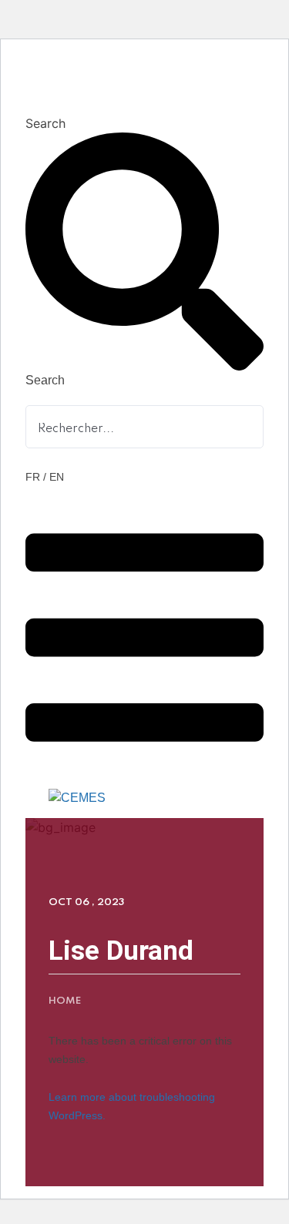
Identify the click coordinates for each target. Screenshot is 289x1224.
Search (45, 123)
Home (65, 1001)
